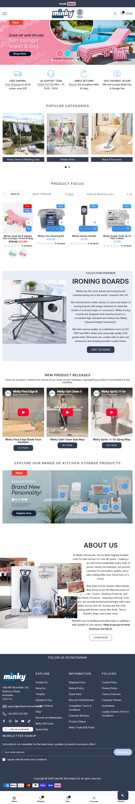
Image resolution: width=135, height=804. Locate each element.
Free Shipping (12, 88)
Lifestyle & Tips (44, 703)
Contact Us (41, 686)
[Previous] (5, 46)
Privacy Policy (109, 692)
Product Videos (77, 725)
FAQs (38, 715)
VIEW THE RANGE (100, 353)
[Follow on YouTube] (22, 725)
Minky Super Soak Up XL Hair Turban (117, 241)
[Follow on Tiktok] (28, 725)
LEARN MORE (101, 641)
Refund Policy (76, 692)
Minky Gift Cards (44, 727)
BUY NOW (23, 452)
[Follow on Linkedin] (16, 725)
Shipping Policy (77, 686)
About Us (40, 692)
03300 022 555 (46, 88)
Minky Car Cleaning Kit (51, 240)
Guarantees (108, 709)
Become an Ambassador (49, 721)
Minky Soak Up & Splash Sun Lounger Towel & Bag (18, 241)
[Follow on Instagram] (10, 725)
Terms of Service (111, 698)
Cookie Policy (109, 686)
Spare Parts (42, 733)
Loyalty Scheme (44, 709)
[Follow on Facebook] (3, 725)
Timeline (40, 698)
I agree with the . (27, 763)
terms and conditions (35, 763)
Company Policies (111, 703)
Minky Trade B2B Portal (81, 731)
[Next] (129, 46)
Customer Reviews (79, 719)
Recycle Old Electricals (81, 703)
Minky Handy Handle (84, 240)
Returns (73, 88)
